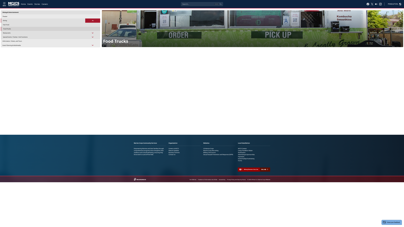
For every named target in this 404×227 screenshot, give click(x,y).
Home (23, 4)
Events (30, 4)
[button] (368, 4)
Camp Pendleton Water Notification (245, 151)
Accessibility (222, 179)
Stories (37, 4)
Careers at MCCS (174, 148)
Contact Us (172, 154)
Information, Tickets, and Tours (12, 41)
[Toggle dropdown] (92, 20)
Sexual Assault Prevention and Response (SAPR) (218, 154)
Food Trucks (7, 29)
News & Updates (174, 150)
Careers (45, 4)
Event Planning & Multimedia (12, 45)
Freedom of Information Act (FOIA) (207, 179)
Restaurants (7, 33)
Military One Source (209, 152)
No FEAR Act (193, 179)
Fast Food (6, 25)
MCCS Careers (242, 148)
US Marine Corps (208, 148)
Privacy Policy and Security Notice (236, 179)
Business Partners (174, 152)
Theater (5, 16)
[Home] (13, 4)
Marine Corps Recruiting (210, 150)
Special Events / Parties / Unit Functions (15, 37)
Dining (5, 20)
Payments (241, 157)
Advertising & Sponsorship (246, 154)
